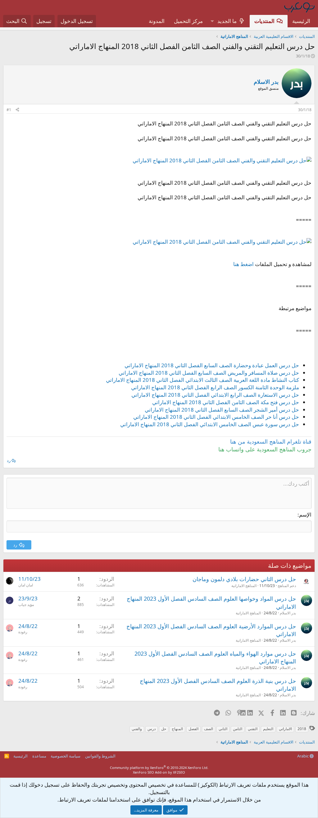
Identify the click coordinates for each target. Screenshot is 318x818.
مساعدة (39, 756)
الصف (208, 728)
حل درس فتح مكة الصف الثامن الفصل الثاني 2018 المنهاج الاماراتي (225, 402)
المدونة (157, 21)
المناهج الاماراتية (244, 585)
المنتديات (264, 21)
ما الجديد (227, 21)
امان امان (25, 585)
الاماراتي (285, 728)
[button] (212, 21)
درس (152, 728)
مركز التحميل (188, 21)
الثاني (223, 728)
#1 (9, 109)
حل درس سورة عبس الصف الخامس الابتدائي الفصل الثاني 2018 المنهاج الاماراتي (209, 424)
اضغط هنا (243, 264)
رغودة (22, 632)
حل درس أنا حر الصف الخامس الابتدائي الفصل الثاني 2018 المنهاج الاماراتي (216, 416)
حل (163, 728)
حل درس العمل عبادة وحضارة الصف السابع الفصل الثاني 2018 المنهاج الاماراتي (212, 365)
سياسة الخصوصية (65, 756)
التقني (252, 728)
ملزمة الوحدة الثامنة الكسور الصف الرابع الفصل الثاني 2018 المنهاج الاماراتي (215, 387)
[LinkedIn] (250, 712)
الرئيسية (301, 21)
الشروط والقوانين (100, 756)
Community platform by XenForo (159, 767)
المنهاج (177, 728)
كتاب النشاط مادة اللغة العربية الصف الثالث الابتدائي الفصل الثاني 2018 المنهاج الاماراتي (202, 379)
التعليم (268, 728)
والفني (137, 728)
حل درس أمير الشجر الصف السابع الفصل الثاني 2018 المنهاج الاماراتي (222, 409)
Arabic (303, 756)
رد (9, 460)
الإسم (305, 514)
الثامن (237, 728)
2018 (302, 728)
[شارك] (17, 110)
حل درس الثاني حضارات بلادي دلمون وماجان (244, 579)
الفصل (193, 728)
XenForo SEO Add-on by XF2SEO (159, 772)
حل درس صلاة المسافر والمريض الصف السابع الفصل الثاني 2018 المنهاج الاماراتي (209, 372)
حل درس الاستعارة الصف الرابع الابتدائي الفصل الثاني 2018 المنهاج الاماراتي (215, 394)
